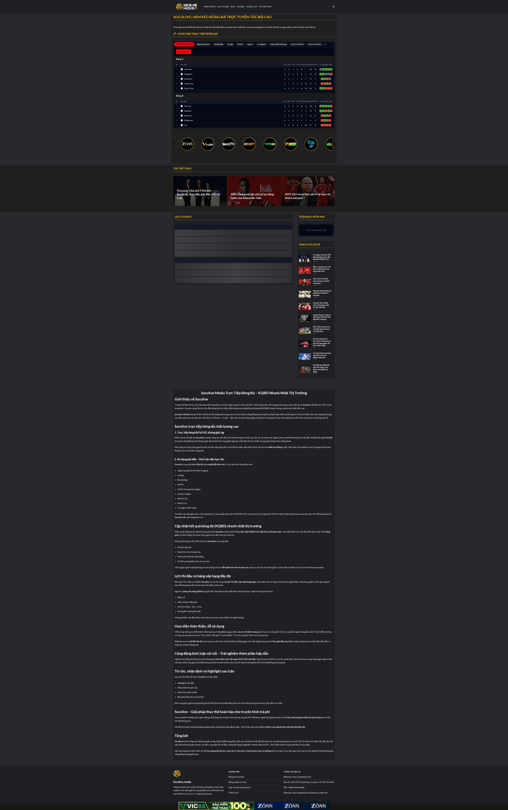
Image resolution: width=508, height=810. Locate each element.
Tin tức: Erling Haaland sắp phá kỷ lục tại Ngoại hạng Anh (322, 355)
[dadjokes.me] (186, 6)
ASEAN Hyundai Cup (184, 44)
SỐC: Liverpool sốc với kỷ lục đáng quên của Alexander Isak (252, 196)
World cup (251, 7)
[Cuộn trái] (328, 44)
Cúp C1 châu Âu (297, 44)
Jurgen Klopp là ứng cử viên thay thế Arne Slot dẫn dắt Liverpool (322, 317)
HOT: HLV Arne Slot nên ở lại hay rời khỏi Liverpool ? (307, 196)
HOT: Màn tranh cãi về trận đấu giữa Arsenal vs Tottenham (321, 329)
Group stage (183, 52)
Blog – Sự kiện (237, 7)
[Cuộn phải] (332, 44)
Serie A (240, 44)
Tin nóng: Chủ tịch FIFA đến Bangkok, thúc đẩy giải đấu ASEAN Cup (198, 194)
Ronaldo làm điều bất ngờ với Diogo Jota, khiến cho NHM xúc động (321, 368)
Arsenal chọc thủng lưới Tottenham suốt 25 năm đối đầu (321, 305)
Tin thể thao (265, 7)
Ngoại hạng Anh (203, 44)
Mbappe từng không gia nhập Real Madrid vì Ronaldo (322, 293)
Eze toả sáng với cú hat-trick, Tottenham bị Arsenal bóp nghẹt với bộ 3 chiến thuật (322, 342)
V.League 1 (261, 44)
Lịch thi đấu (223, 7)
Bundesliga (218, 44)
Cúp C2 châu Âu (314, 44)
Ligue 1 (250, 44)
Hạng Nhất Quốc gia (278, 44)
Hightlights (210, 7)
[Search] (334, 6)
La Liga (230, 44)
